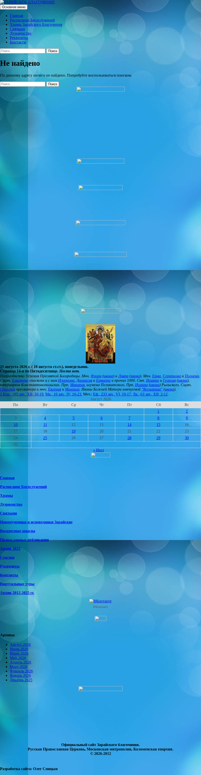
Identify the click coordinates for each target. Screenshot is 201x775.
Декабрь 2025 (21, 680)
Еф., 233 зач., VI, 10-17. (112, 394)
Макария (77, 385)
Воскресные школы (17, 531)
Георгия (169, 380)
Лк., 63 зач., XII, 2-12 (150, 394)
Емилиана (20, 380)
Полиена (192, 376)
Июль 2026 (19, 649)
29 (158, 438)
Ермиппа (103, 380)
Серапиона (172, 376)
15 (158, 424)
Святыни (17, 29)
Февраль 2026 (21, 671)
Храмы (6, 495)
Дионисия (84, 380)
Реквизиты (19, 38)
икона (108, 376)
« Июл (98, 450)
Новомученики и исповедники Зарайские (36, 522)
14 (129, 424)
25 (45, 438)
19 (73, 431)
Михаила (72, 389)
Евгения (54, 389)
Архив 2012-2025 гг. (17, 593)
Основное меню (13, 7)
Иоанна (152, 380)
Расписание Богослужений (32, 20)
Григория (7, 389)
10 (16, 424)
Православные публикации (24, 540)
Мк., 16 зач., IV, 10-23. (63, 394)
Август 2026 (20, 644)
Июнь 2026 (19, 653)
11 (45, 424)
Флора (96, 376)
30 (187, 438)
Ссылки (7, 557)
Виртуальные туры (17, 584)
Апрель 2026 (20, 662)
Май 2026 (18, 658)
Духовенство (20, 33)
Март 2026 (18, 667)
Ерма (156, 376)
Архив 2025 (10, 548)
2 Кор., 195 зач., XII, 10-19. (22, 394)
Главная (16, 16)
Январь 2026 (20, 675)
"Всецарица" (152, 389)
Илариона (66, 380)
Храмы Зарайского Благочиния (36, 24)
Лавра (123, 376)
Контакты (18, 42)
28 (129, 438)
